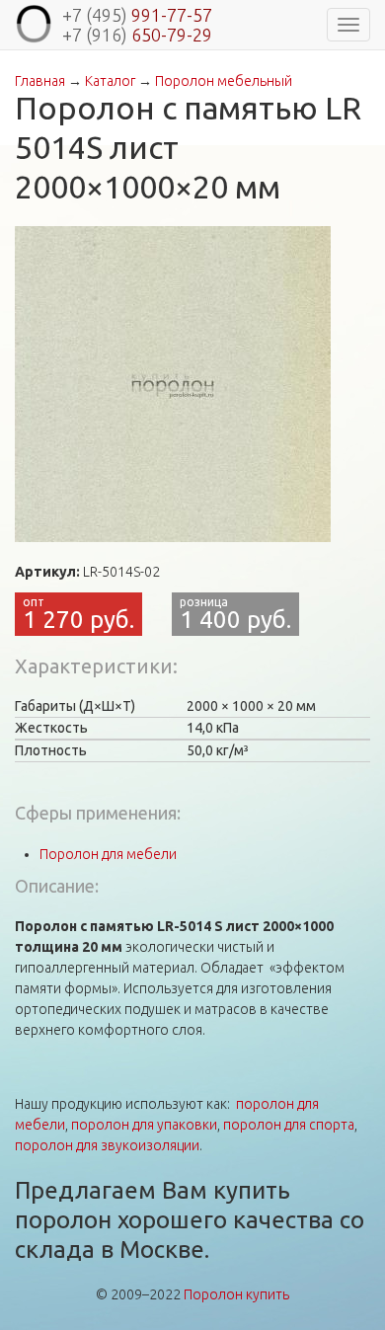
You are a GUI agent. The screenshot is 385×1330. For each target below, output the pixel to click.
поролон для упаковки (144, 1125)
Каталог (110, 81)
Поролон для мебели (108, 854)
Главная (40, 81)
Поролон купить (236, 1294)
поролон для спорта (288, 1125)
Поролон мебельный (223, 81)
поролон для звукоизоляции (107, 1145)
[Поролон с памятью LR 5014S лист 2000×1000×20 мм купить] (173, 384)
